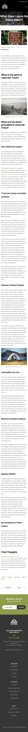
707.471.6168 (23, 1)
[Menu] (26, 6)
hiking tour (17, 577)
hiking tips (10, 577)
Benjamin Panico (5, 49)
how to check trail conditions (12, 174)
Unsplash (20, 116)
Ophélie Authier (13, 116)
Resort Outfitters (10, 727)
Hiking (3, 577)
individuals (8, 47)
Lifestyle (13, 47)
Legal (14, 706)
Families (3, 47)
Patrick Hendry (13, 366)
